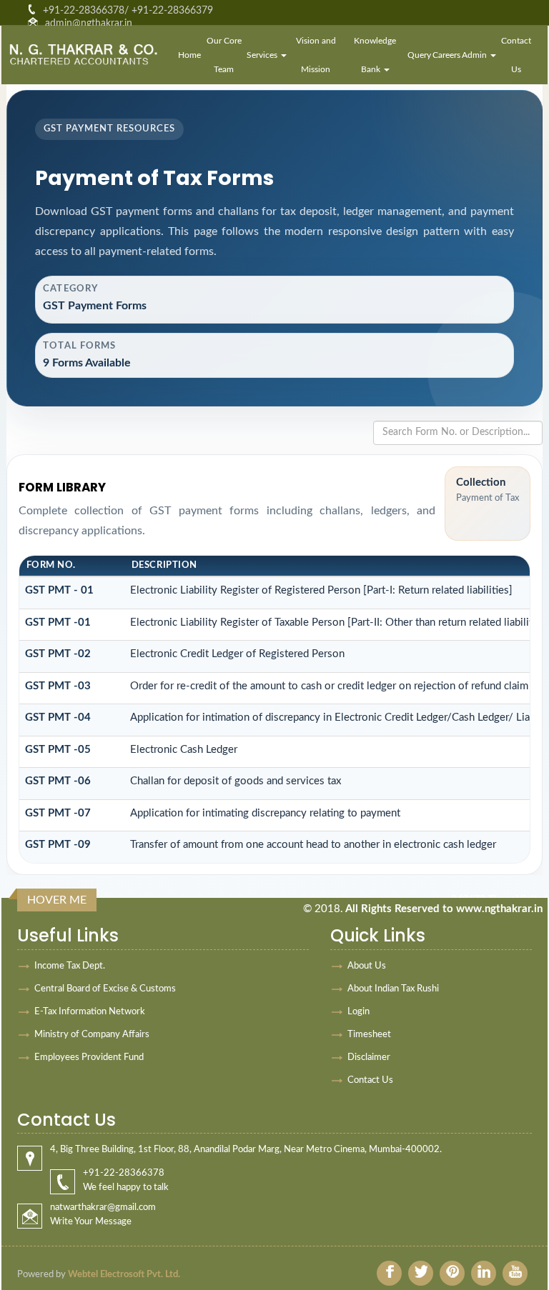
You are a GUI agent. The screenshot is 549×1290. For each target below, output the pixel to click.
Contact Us (516, 55)
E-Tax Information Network (89, 1011)
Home (189, 55)
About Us (366, 966)
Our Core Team (224, 55)
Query (419, 55)
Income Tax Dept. (69, 966)
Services (263, 55)
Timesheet (369, 1034)
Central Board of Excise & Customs (105, 989)
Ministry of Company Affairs (91, 1034)
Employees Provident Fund (89, 1057)
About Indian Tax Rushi (393, 989)
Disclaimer (368, 1057)
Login (358, 1011)
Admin (475, 55)
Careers (446, 55)
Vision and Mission (316, 55)
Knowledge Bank (375, 55)
